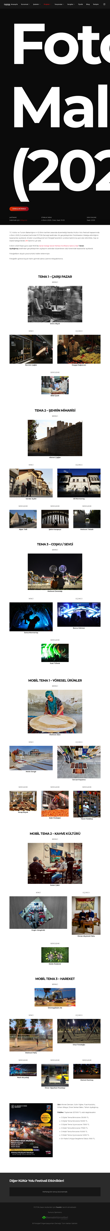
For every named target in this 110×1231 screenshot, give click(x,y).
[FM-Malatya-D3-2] (31, 616)
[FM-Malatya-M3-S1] (23, 1070)
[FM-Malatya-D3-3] (79, 614)
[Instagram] (104, 4)
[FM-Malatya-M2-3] (86, 915)
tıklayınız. (23, 220)
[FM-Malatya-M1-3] (79, 762)
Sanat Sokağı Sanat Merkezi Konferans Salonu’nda (58, 246)
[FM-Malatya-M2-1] (55, 863)
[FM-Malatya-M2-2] (38, 912)
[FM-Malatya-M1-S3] (87, 804)
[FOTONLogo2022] (7, 4)
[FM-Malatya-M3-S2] (55, 1075)
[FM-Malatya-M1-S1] (23, 801)
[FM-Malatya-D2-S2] (55, 519)
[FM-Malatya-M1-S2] (55, 804)
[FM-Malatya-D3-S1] (55, 653)
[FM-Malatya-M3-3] (79, 1031)
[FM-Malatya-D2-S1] (23, 519)
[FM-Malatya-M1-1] (55, 711)
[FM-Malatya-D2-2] (31, 483)
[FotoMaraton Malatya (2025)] (31, 1105)
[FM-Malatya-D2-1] (55, 438)
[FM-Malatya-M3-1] (55, 997)
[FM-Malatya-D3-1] (55, 572)
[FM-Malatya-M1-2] (31, 758)
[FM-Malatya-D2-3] (79, 483)
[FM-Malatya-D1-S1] (55, 385)
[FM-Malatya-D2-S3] (87, 519)
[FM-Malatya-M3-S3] (87, 1071)
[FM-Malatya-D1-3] (79, 349)
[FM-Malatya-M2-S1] (55, 955)
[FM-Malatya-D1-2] (31, 349)
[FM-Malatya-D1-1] (55, 304)
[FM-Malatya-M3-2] (31, 1035)
